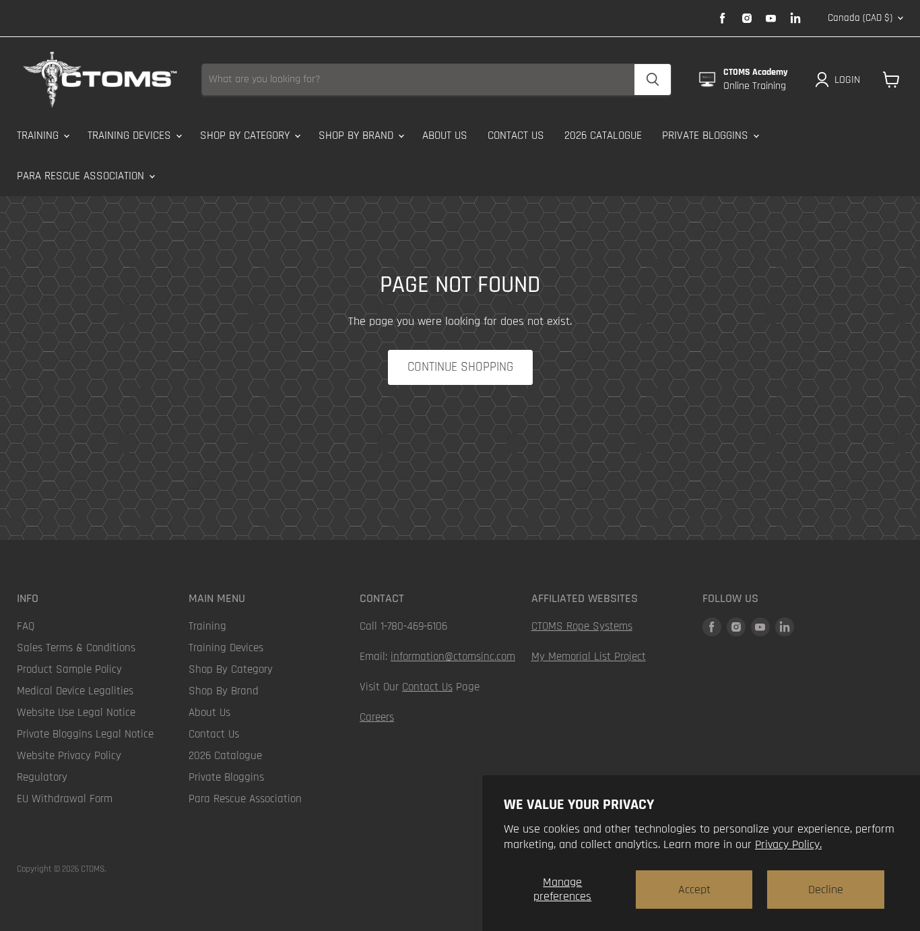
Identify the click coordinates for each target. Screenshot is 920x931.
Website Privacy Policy (69, 755)
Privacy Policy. (788, 844)
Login (847, 79)
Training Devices (131, 135)
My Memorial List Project (588, 656)
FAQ (25, 626)
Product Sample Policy (69, 669)
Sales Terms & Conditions (76, 647)
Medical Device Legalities (75, 691)
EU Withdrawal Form (64, 798)
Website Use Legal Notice (76, 712)
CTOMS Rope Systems (581, 626)
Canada (860, 17)
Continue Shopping (460, 367)
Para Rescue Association (82, 176)
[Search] (652, 79)
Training (39, 135)
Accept (694, 889)
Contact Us (516, 135)
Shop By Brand (358, 135)
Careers (377, 717)
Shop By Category (246, 135)
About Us (444, 135)
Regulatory (42, 777)
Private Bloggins (707, 135)
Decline (825, 889)
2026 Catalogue (603, 135)
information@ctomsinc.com (453, 656)
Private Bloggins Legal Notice (85, 734)
